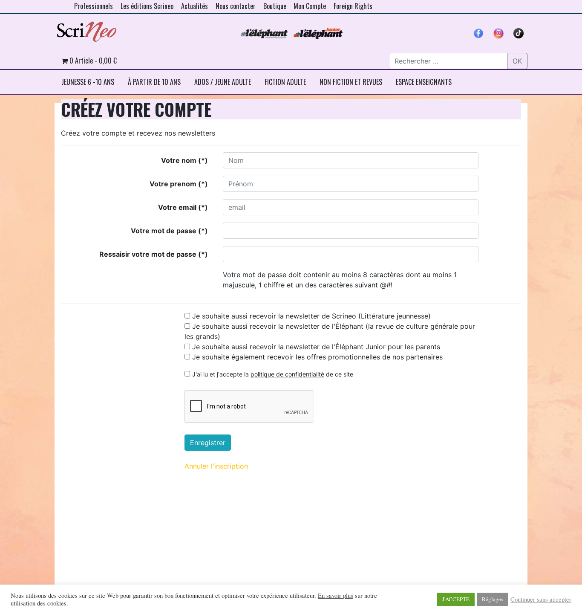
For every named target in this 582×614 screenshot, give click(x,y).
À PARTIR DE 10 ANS (154, 82)
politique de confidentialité (287, 374)
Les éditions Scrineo (147, 6)
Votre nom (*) (184, 160)
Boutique (274, 6)
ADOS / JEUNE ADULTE (222, 82)
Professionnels (93, 6)
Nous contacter (236, 6)
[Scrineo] (86, 28)
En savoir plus (335, 596)
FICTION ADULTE (285, 82)
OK (517, 61)
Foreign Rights (353, 6)
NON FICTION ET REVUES (351, 82)
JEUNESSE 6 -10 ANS (87, 82)
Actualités (194, 6)
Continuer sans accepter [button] (540, 599)
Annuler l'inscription (216, 466)
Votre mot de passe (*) (169, 230)
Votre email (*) (183, 207)
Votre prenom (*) (179, 184)
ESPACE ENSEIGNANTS (424, 82)
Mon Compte (310, 6)
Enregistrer (207, 442)
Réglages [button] (492, 599)
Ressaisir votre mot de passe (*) (153, 254)
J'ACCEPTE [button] (456, 599)
